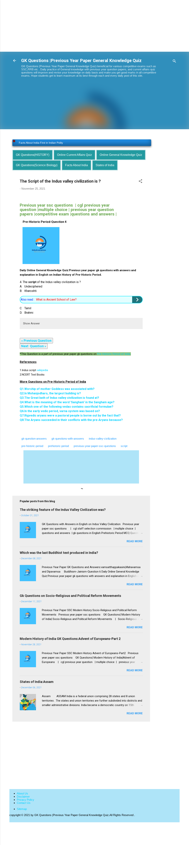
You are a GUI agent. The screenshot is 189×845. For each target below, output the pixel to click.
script (124, 446)
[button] (140, 182)
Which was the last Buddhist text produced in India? (59, 553)
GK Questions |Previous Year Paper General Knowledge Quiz (81, 60)
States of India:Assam (37, 682)
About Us (22, 793)
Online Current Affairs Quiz (74, 154)
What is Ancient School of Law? (56, 299)
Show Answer (31, 323)
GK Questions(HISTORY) (32, 154)
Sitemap (22, 808)
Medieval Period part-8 (32, 143)
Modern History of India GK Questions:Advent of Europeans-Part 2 (70, 639)
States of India (105, 165)
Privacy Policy (25, 799)
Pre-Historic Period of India (113, 354)
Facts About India (76, 165)
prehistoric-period (58, 446)
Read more (135, 541)
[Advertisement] (94, 26)
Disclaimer (23, 796)
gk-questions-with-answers (67, 438)
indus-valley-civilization (102, 438)
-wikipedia (35, 370)
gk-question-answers (34, 438)
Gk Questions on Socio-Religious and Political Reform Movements (70, 596)
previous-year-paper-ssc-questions (95, 446)
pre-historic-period (32, 446)
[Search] (174, 61)
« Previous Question (36, 340)
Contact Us (23, 802)
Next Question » (33, 346)
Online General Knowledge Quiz (121, 154)
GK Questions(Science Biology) (36, 165)
